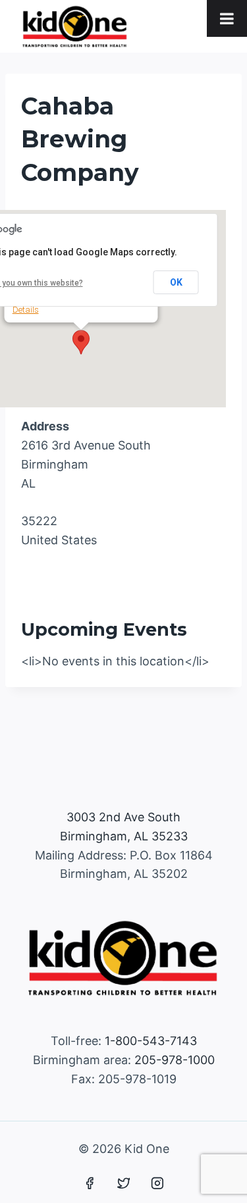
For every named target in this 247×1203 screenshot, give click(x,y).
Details (26, 310)
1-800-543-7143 (151, 1041)
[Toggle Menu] (227, 18)
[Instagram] (157, 1183)
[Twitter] (124, 1183)
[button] (81, 342)
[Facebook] (89, 1183)
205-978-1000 (174, 1060)
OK (176, 282)
